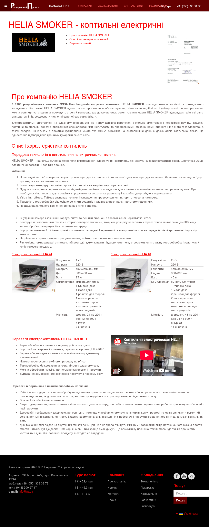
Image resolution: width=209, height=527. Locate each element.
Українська (190, 513)
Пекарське (84, 5)
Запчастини (133, 5)
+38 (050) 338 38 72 (188, 6)
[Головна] (25, 5)
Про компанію (117, 481)
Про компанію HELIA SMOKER (89, 35)
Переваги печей (80, 43)
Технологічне (58, 5)
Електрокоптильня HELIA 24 (32, 254)
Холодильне (108, 5)
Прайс (112, 500)
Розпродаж (148, 506)
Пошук (180, 500)
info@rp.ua (26, 491)
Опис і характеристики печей (88, 39)
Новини (113, 487)
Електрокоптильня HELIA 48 (131, 254)
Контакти (113, 493)
